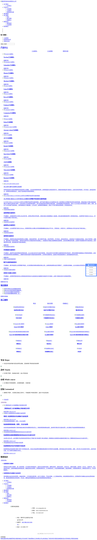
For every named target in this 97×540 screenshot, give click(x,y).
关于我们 (6, 4)
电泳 (8, 16)
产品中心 (6, 7)
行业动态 (6, 399)
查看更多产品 (4, 281)
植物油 (2, 538)
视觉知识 (9, 23)
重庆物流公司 (20, 538)
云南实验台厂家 (46, 538)
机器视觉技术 (7, 39)
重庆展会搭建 (8, 538)
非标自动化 (7, 41)
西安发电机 (75, 538)
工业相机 (9, 9)
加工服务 (6, 15)
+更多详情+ (4, 402)
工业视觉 (6, 38)
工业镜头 (9, 10)
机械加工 (9, 20)
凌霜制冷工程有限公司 (36, 538)
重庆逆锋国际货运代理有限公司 (63, 538)
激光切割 (9, 18)
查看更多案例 (4, 296)
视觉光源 (65, 51)
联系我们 (6, 26)
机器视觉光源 (10, 12)
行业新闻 (9, 24)
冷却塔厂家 (27, 538)
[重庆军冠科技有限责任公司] (8, 1)
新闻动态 (6, 21)
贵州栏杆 (52, 538)
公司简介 (9, 5)
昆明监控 (14, 538)
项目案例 (6, 13)
